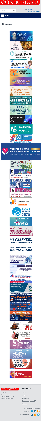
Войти (30, 9)
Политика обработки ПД (29, 401)
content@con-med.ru (7, 398)
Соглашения (25, 398)
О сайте (24, 392)
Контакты (24, 404)
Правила (24, 395)
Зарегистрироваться (34, 11)
